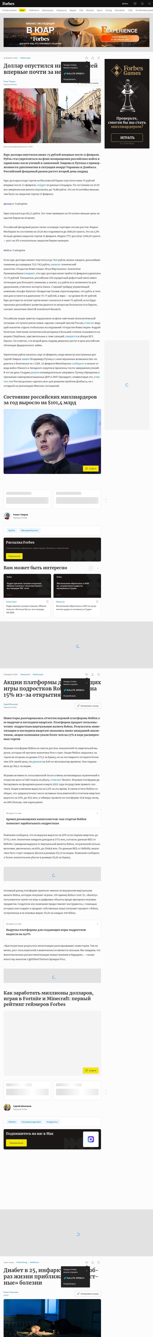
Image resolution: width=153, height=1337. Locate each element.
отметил (89, 323)
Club (130, 10)
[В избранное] (47, 493)
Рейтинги (34, 10)
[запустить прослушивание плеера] (86, 58)
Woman (90, 10)
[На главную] (8, 3)
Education (120, 10)
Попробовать (69, 79)
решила (34, 372)
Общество (60, 601)
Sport (99, 10)
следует (41, 185)
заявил (26, 359)
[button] (149, 3)
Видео (73, 10)
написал (56, 264)
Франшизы (47, 10)
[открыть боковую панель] (135, 3)
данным (37, 761)
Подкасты (61, 10)
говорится (71, 336)
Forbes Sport (11, 601)
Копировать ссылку (90, 83)
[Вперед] (105, 498)
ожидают (29, 273)
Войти (125, 3)
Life (81, 10)
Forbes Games (13, 10)
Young (108, 10)
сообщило (78, 363)
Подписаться (14, 555)
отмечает (56, 779)
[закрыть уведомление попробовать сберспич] (86, 66)
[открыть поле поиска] (142, 3)
